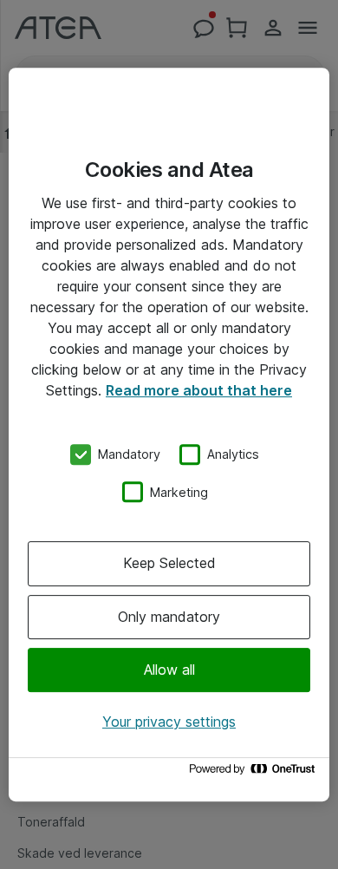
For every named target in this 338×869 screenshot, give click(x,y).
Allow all (169, 669)
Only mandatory (169, 616)
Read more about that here (199, 390)
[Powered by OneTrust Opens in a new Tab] (255, 773)
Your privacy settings (169, 721)
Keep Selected (169, 563)
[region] (169, 434)
